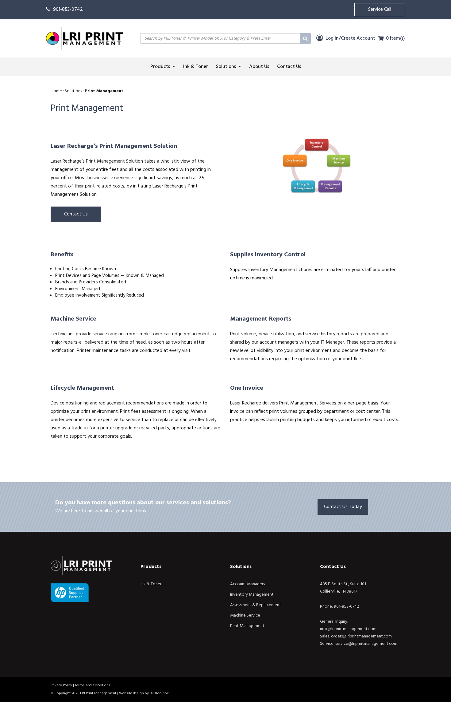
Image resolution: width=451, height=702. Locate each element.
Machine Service (245, 615)
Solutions (241, 567)
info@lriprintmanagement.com (348, 629)
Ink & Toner (151, 584)
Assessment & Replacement (255, 605)
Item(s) (395, 38)
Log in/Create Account (349, 38)
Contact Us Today (343, 507)
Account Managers (247, 584)
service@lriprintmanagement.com (366, 643)
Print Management (247, 625)
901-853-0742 (68, 10)
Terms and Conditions (92, 685)
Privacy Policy (61, 685)
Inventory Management (252, 594)
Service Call (379, 10)
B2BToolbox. (159, 693)
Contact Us (76, 214)
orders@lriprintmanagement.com (361, 636)
